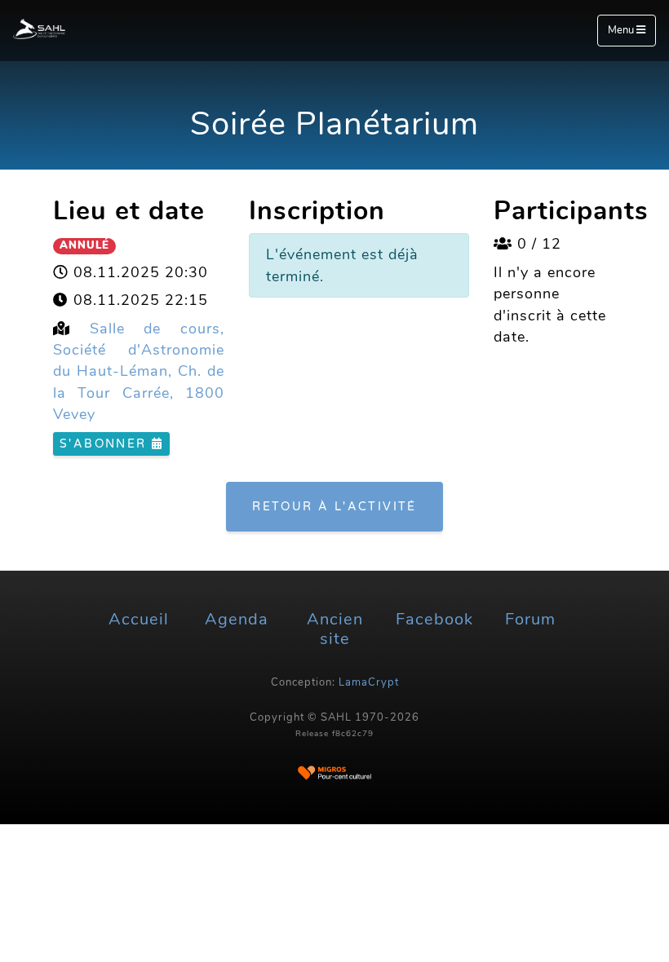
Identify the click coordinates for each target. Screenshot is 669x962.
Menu (622, 30)
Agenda (236, 619)
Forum (530, 619)
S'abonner (106, 444)
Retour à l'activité (334, 507)
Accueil (139, 619)
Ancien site (335, 629)
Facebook (434, 619)
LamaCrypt (369, 682)
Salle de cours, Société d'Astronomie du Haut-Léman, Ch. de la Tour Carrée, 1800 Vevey (138, 372)
